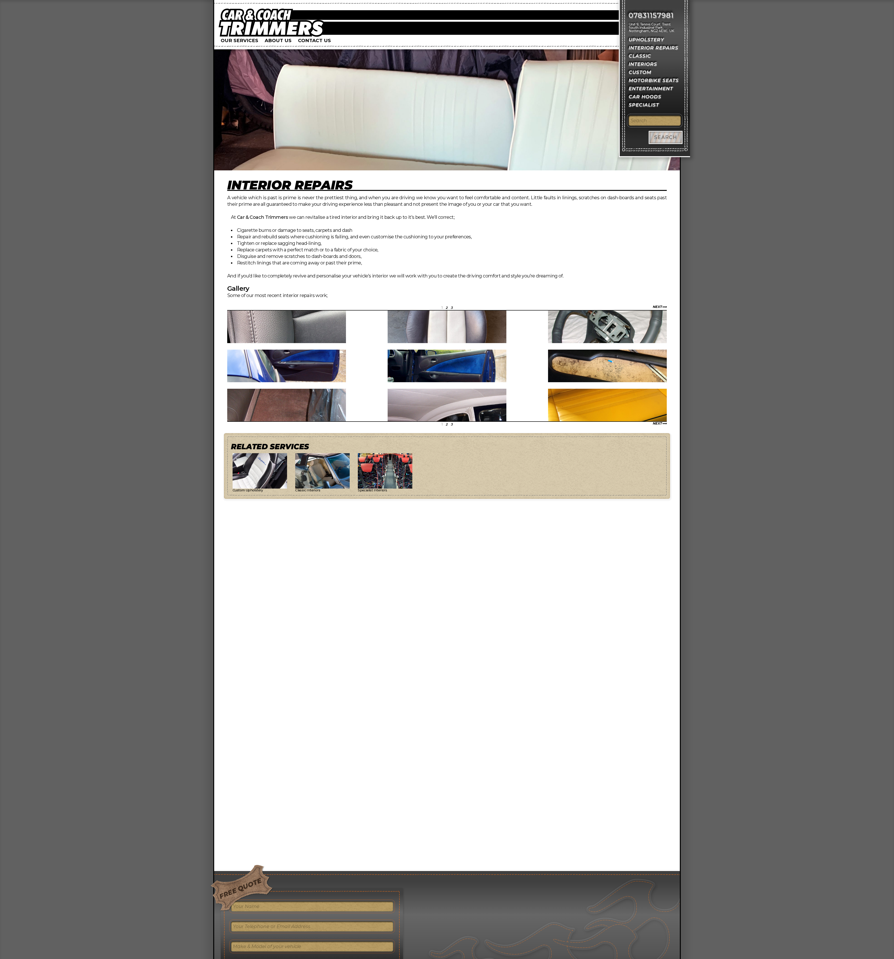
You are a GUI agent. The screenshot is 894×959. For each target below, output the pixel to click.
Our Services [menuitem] (239, 40)
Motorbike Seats (654, 80)
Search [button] (665, 137)
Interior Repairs (289, 185)
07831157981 (651, 15)
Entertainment (651, 88)
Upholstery (646, 39)
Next (657, 306)
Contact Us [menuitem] (314, 40)
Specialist (644, 105)
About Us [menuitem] (278, 40)
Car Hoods (645, 96)
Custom (640, 72)
